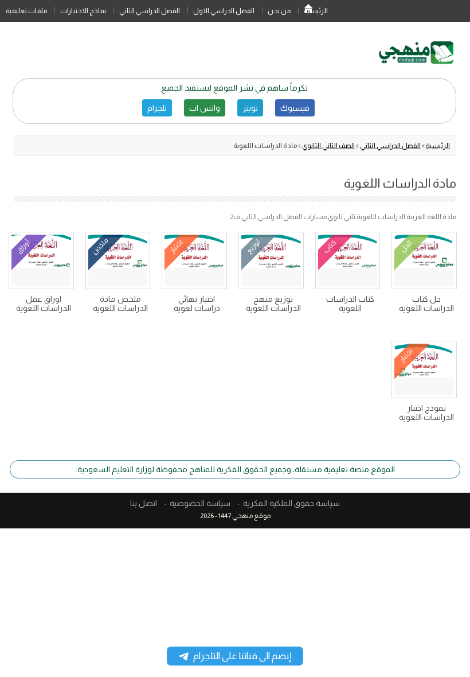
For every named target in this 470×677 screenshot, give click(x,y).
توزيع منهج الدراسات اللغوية (273, 303)
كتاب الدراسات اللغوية (350, 303)
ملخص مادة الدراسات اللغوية (120, 303)
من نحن (279, 11)
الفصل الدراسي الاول (223, 11)
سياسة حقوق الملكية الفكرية (291, 503)
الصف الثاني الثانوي (328, 146)
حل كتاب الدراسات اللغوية (426, 303)
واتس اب (204, 107)
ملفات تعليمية (26, 11)
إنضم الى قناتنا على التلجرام (242, 656)
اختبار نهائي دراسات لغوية (197, 303)
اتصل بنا (143, 503)
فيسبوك (295, 107)
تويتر (250, 107)
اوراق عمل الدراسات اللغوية (43, 303)
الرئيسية (308, 11)
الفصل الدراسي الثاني (149, 11)
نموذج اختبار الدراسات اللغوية (426, 412)
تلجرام (157, 107)
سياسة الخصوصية (200, 503)
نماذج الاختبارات (83, 11)
